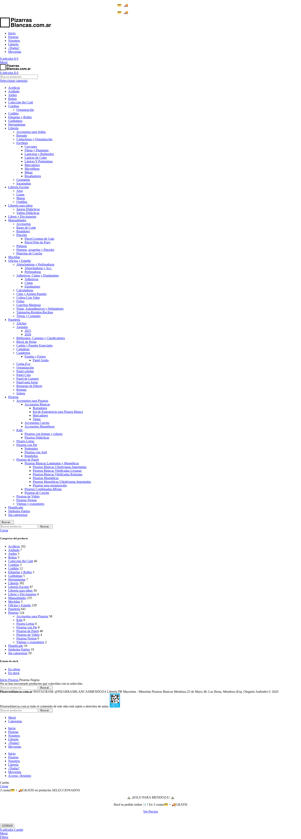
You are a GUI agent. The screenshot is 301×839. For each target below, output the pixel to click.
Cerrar (4, 530)
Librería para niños (20, 205)
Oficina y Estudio (19, 260)
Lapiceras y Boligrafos (39, 154)
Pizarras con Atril (36, 452)
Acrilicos (14, 87)
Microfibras (32, 168)
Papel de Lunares (27, 378)
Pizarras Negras (26, 500)
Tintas (37, 419)
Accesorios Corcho (37, 423)
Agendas (22, 327)
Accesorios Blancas (37, 404)
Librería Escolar (18, 187)
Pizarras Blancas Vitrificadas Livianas (57, 470)
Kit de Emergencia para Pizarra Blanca (58, 411)
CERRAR (7, 825)
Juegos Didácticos (28, 209)
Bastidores (23, 231)
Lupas (20, 194)
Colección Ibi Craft (20, 102)
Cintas (29, 283)
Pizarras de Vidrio (28, 496)
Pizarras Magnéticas (46, 478)
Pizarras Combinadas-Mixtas (43, 489)
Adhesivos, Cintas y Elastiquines (37, 275)
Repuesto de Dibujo (29, 386)
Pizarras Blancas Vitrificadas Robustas (57, 474)
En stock (13, 673)
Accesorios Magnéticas (39, 426)
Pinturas (21, 246)
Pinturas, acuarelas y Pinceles (35, 249)
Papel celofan (25, 371)
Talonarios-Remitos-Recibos (34, 312)
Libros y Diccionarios (22, 216)
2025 (28, 330)
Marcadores (32, 165)
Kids (19, 430)
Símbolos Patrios (19, 511)
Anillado (13, 91)
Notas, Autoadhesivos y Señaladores (39, 308)
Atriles (12, 95)
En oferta (14, 669)
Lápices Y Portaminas (39, 161)
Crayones (31, 146)
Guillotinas (15, 121)
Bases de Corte (26, 227)
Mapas (20, 198)
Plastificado (15, 507)
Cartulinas (22, 349)
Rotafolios (31, 456)
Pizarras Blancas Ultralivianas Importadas (59, 467)
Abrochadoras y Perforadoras (35, 264)
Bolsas (12, 98)
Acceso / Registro (19, 775)
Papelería (14, 319)
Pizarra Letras (25, 441)
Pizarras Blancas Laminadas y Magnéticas (52, 463)
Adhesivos (31, 279)
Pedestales (31, 448)
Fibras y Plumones (37, 150)
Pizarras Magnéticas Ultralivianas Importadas (62, 481)
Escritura (22, 143)
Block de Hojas (26, 341)
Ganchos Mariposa (28, 305)
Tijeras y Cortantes (28, 316)
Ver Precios (150, 811)
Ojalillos (21, 202)
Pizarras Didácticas (37, 437)
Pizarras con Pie (26, 445)
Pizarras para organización (50, 485)
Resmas (21, 389)
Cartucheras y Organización (34, 139)
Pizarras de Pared (27, 459)
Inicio (4, 680)
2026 (28, 334)
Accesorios (23, 224)
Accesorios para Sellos (31, 132)
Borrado (21, 135)
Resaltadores (33, 176)
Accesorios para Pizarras (32, 400)
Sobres (20, 393)
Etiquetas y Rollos (20, 117)
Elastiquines (32, 286)
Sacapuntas (23, 183)
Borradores (40, 408)
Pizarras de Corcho (37, 492)
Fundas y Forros (35, 356)
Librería (13, 128)
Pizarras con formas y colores (43, 434)
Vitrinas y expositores (30, 504)
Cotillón (13, 113)
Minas (29, 172)
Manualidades (17, 220)
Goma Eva (23, 364)
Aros (19, 191)
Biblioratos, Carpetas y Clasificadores (40, 338)
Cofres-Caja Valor (28, 297)
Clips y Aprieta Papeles (31, 294)
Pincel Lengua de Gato (39, 238)
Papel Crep (23, 375)
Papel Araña (41, 360)
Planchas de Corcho (29, 253)
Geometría (23, 179)
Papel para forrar (27, 382)
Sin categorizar (17, 515)
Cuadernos (23, 353)
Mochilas (14, 257)
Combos (13, 106)
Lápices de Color (36, 157)
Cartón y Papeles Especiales (34, 345)
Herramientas (16, 124)
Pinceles (21, 235)
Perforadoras (33, 272)
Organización (25, 109)
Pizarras (13, 397)
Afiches (21, 323)
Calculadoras (24, 290)
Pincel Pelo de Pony (38, 242)
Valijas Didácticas (27, 213)
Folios (20, 301)
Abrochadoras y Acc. (38, 268)
